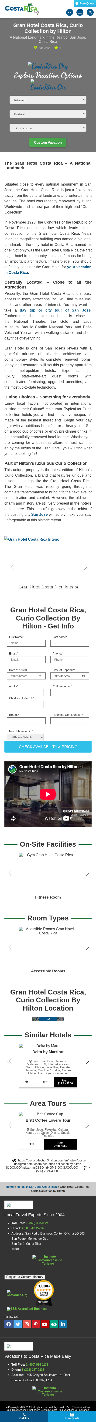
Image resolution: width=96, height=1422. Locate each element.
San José (39, 514)
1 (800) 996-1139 (37, 1364)
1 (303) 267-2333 (33, 1369)
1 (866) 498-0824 (37, 1223)
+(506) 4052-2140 (34, 1228)
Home (10, 1186)
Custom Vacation (48, 142)
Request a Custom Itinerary (24, 1277)
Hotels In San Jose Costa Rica (37, 1186)
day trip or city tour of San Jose (55, 310)
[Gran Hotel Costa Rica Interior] (48, 566)
